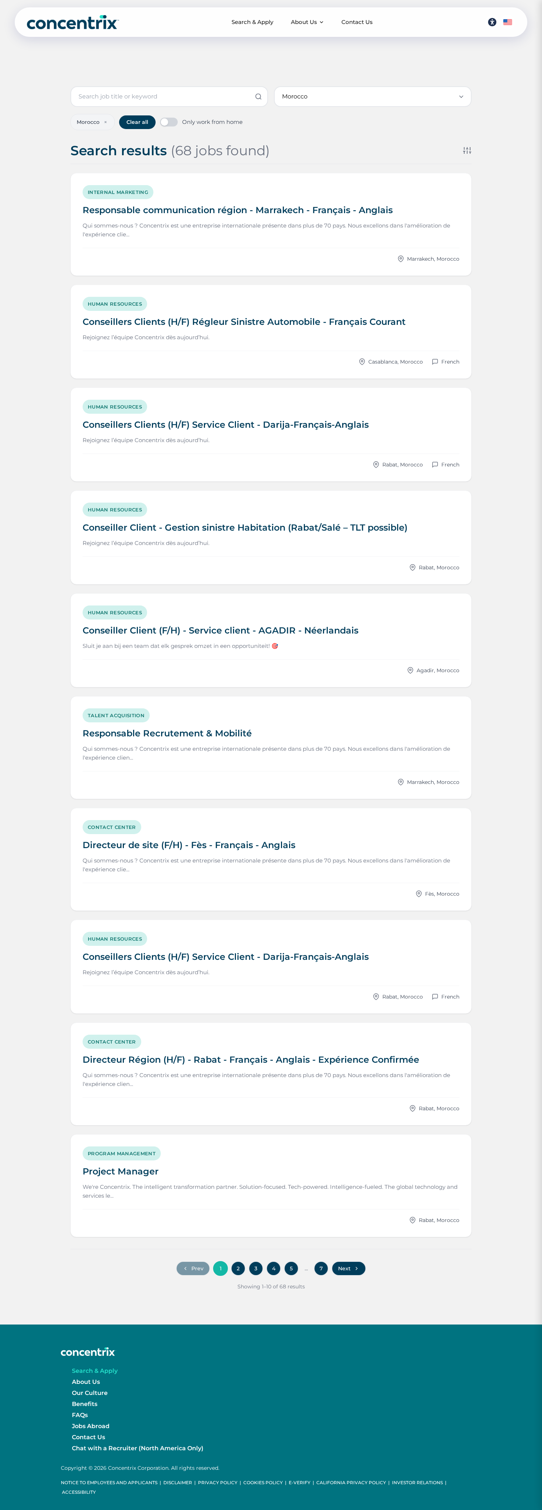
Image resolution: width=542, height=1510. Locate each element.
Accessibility (79, 1492)
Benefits (84, 1403)
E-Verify (299, 1482)
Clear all (137, 122)
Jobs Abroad (91, 1426)
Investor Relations (417, 1482)
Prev (197, 1268)
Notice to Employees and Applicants (109, 1482)
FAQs (80, 1415)
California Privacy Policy (351, 1482)
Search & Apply (252, 21)
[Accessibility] (492, 22)
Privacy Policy (217, 1482)
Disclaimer (177, 1482)
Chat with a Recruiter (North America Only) (138, 1448)
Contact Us (357, 21)
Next (344, 1268)
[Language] (507, 22)
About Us (304, 21)
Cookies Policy (263, 1482)
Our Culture (90, 1392)
